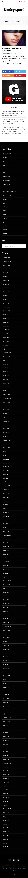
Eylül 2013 (5, 847)
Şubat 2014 (6, 828)
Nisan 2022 (6, 455)
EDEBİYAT (6, 165)
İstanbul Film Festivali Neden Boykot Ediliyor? (13, 127)
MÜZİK (5, 210)
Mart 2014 (6, 824)
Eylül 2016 (5, 710)
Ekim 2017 (6, 660)
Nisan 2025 (6, 318)
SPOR (4, 222)
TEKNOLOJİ (6, 230)
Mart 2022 (6, 459)
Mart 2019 (6, 596)
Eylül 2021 (5, 482)
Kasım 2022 (6, 428)
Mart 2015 (6, 778)
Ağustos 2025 (6, 303)
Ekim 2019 (6, 569)
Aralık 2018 (6, 607)
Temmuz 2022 (7, 444)
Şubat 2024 (6, 371)
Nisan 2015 (6, 774)
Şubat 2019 (6, 600)
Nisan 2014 (6, 820)
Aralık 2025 (6, 288)
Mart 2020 (6, 550)
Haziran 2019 (6, 584)
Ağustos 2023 (6, 394)
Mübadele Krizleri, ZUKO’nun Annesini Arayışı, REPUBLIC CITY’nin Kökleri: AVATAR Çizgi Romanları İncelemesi (13, 113)
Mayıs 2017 (6, 679)
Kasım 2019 (6, 565)
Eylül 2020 (5, 527)
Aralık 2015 (6, 744)
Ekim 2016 (6, 706)
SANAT (5, 218)
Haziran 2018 (6, 630)
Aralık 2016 (6, 698)
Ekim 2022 (6, 432)
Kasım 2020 (6, 520)
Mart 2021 (6, 504)
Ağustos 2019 (6, 577)
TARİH (5, 226)
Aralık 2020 (6, 516)
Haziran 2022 (6, 447)
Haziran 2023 (6, 402)
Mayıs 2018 (6, 634)
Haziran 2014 (6, 812)
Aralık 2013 (6, 835)
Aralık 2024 (6, 333)
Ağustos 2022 (6, 440)
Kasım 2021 (6, 474)
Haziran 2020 (6, 539)
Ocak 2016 (6, 740)
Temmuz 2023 (7, 398)
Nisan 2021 (6, 501)
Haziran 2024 (6, 356)
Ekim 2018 (6, 615)
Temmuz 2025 (7, 307)
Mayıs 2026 (6, 269)
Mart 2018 (6, 641)
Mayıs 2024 (6, 360)
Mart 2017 (6, 687)
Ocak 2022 (6, 466)
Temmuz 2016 (7, 717)
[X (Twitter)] (14, 860)
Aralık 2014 (6, 790)
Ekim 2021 (6, 478)
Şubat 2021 (6, 508)
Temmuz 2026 (7, 261)
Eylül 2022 (5, 436)
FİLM (4, 172)
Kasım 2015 (6, 748)
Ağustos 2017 (6, 668)
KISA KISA (5, 188)
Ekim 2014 (6, 797)
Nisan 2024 (6, 364)
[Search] (19, 1)
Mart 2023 (6, 413)
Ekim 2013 (6, 843)
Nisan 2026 (6, 273)
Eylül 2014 (5, 801)
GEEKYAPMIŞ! (6, 184)
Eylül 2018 (5, 619)
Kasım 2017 (6, 657)
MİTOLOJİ (5, 207)
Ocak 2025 (6, 330)
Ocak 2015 (6, 786)
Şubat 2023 (6, 417)
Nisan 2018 (6, 638)
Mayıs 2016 (6, 725)
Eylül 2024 (5, 345)
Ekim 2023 (6, 387)
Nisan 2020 (6, 546)
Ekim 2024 (6, 341)
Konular (5, 199)
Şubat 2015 (6, 782)
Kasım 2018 (6, 611)
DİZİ (4, 161)
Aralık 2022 (6, 425)
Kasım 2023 (6, 383)
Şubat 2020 (6, 554)
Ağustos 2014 (6, 805)
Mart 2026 (6, 276)
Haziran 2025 (6, 311)
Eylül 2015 (5, 755)
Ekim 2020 (6, 523)
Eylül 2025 (5, 299)
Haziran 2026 (6, 265)
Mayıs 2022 (6, 451)
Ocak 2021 (6, 512)
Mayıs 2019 (6, 588)
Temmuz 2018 (7, 626)
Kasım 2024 (6, 337)
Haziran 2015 (6, 767)
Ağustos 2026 (6, 257)
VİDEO (5, 233)
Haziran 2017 (6, 676)
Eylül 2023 (5, 390)
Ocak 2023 (6, 421)
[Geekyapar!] (14, 9)
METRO (5, 203)
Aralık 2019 (6, 562)
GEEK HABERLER (7, 180)
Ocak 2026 (6, 284)
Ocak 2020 (6, 558)
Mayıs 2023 (6, 406)
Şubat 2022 (6, 463)
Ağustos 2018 (6, 622)
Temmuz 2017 (7, 672)
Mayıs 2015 (6, 771)
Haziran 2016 (6, 721)
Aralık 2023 (6, 379)
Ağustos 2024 (6, 349)
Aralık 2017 (6, 653)
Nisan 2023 (6, 409)
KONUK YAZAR (7, 195)
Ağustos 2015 (6, 759)
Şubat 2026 (6, 280)
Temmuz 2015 (7, 763)
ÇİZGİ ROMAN (7, 153)
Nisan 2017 (6, 683)
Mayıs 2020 (6, 543)
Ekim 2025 (6, 295)
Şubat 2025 (6, 326)
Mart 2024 (6, 368)
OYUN (4, 214)
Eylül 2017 (5, 664)
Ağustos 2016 (6, 714)
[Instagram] (18, 860)
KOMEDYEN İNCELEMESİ (9, 191)
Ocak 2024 (6, 375)
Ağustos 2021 (6, 485)
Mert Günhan (6, 53)
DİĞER (5, 157)
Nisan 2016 (6, 729)
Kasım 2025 (6, 292)
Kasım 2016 (6, 702)
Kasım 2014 (6, 793)
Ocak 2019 (6, 603)
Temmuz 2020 (7, 535)
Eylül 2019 (5, 573)
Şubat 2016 (6, 736)
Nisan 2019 (6, 592)
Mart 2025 (6, 322)
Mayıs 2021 (6, 497)
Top (14, 874)
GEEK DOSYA (6, 176)
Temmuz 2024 (7, 352)
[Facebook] (9, 860)
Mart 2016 (6, 732)
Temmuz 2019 (7, 581)
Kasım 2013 (6, 839)
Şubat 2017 (6, 691)
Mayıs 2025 (6, 314)
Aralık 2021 (6, 470)
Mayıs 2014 (6, 816)
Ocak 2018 (6, 649)
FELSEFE (5, 169)
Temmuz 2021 (7, 489)
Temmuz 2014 (7, 809)
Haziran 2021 (6, 493)
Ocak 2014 (6, 831)
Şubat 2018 (6, 645)
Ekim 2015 (6, 752)
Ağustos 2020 (6, 531)
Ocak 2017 (6, 695)
